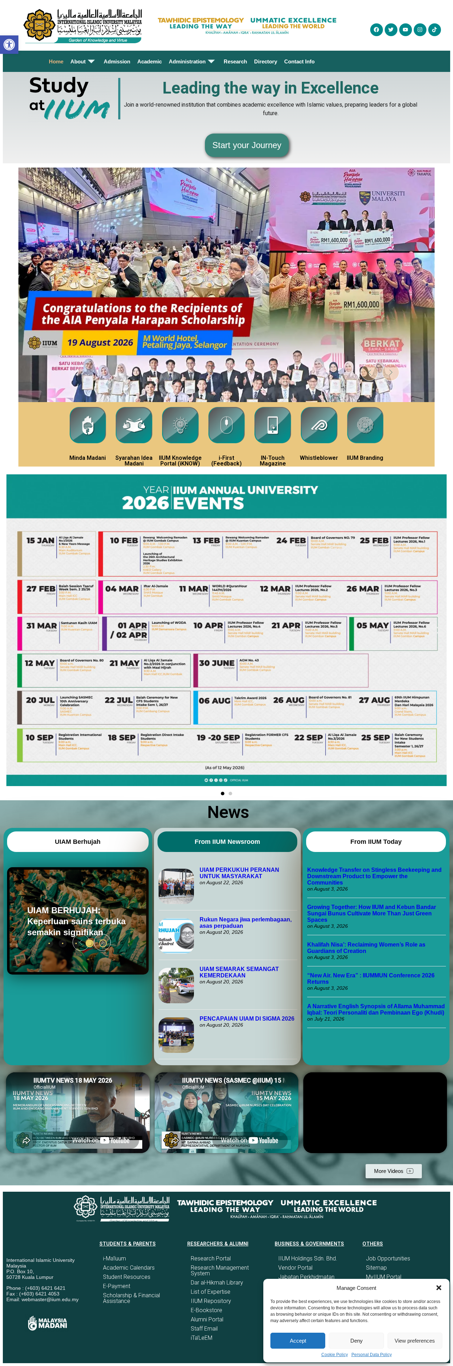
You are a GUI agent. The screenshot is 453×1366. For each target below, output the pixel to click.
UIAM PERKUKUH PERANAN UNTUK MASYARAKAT (239, 873)
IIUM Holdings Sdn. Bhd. (307, 1258)
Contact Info (299, 61)
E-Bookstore (206, 1310)
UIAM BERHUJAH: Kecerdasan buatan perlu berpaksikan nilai (73, 921)
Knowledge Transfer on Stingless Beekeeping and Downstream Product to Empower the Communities (374, 876)
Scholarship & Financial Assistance (131, 1298)
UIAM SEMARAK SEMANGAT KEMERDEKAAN (239, 972)
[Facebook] (376, 29)
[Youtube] (405, 29)
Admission (117, 61)
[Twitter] (391, 29)
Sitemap (376, 1267)
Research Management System (220, 1270)
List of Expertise (210, 1291)
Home (56, 61)
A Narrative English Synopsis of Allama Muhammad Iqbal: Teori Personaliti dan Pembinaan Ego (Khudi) (376, 1009)
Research (235, 61)
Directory (265, 61)
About (78, 61)
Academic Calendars (129, 1267)
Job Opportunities (388, 1258)
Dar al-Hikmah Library (217, 1282)
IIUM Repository (211, 1301)
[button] (438, 1287)
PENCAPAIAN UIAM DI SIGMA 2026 (247, 1019)
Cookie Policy (334, 1354)
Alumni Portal (207, 1319)
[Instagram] (420, 29)
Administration (187, 61)
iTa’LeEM (201, 1337)
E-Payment (116, 1286)
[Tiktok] (434, 29)
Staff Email (204, 1328)
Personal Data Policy (371, 1354)
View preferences (415, 1341)
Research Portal (211, 1258)
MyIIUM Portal (383, 1277)
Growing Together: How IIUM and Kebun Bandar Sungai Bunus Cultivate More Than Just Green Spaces (371, 913)
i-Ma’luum (114, 1258)
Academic (149, 61)
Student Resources (126, 1277)
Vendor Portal (295, 1267)
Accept (298, 1341)
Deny (356, 1341)
